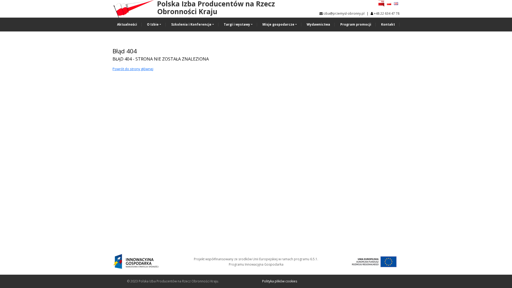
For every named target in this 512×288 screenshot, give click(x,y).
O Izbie (153, 24)
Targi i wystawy (237, 24)
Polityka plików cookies (279, 281)
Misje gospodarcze (278, 24)
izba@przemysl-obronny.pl (344, 13)
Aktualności (127, 24)
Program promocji (355, 24)
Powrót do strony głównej (133, 68)
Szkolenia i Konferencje (191, 24)
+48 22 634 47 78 (386, 13)
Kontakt (388, 24)
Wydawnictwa (318, 24)
